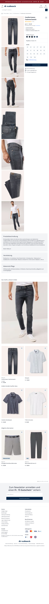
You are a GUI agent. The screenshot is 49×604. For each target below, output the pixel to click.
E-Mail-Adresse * (10, 494)
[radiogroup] (36, 36)
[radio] (27, 37)
